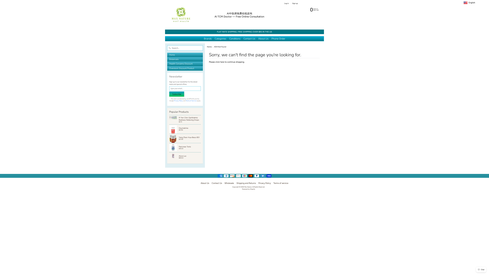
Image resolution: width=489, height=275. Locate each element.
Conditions (234, 38)
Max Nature (248, 187)
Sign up (295, 3)
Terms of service (280, 183)
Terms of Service (191, 101)
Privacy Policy (178, 101)
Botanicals (174, 59)
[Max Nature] (181, 15)
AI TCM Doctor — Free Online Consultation (239, 16)
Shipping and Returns (246, 183)
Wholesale (229, 183)
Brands (208, 38)
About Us (263, 38)
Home (172, 54)
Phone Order (278, 38)
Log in (286, 3)
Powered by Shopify (248, 189)
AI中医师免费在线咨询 (239, 13)
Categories (220, 38)
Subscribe (176, 94)
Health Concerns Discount (181, 63)
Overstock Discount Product (181, 68)
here (222, 62)
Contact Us (249, 38)
